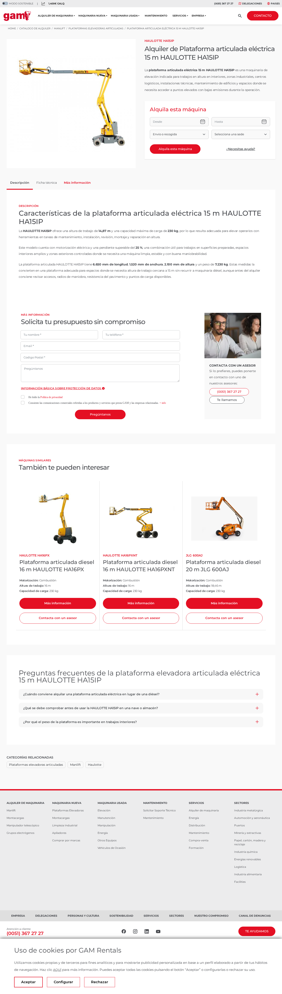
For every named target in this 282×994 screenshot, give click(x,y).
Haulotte (94, 765)
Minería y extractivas (247, 833)
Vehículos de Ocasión (112, 847)
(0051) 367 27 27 (223, 3)
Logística (240, 866)
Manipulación (106, 825)
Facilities (240, 881)
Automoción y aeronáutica (252, 818)
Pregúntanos (100, 414)
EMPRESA (198, 15)
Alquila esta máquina (175, 149)
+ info (163, 402)
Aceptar (28, 982)
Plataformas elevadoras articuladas (36, 765)
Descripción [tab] (19, 183)
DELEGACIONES (252, 3)
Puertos (239, 825)
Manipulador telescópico (23, 825)
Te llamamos (227, 400)
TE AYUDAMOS (257, 931)
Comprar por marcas (66, 840)
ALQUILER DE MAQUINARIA (55, 15)
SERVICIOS (179, 15)
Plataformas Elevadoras (68, 810)
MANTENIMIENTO (156, 15)
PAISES (275, 3)
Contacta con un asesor (58, 618)
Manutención (106, 818)
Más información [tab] (77, 183)
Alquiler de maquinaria (204, 810)
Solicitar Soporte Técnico (159, 810)
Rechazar (99, 982)
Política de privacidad (51, 397)
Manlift (75, 765)
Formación (196, 847)
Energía (103, 833)
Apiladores (59, 833)
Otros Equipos (107, 840)
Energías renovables (247, 859)
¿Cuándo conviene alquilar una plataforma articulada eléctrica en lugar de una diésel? (91, 694)
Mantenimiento (153, 818)
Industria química (246, 851)
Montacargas (15, 818)
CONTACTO (263, 16)
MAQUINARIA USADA (124, 15)
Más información (57, 603)
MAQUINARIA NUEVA (91, 15)
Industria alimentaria (248, 874)
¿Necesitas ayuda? (240, 149)
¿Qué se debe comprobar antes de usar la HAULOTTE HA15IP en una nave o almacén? (90, 708)
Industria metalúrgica (248, 810)
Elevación (104, 810)
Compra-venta (198, 840)
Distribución (197, 825)
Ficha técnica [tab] (46, 183)
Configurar (63, 982)
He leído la (45, 397)
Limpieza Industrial (64, 825)
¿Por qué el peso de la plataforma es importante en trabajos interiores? (80, 722)
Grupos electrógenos (20, 833)
